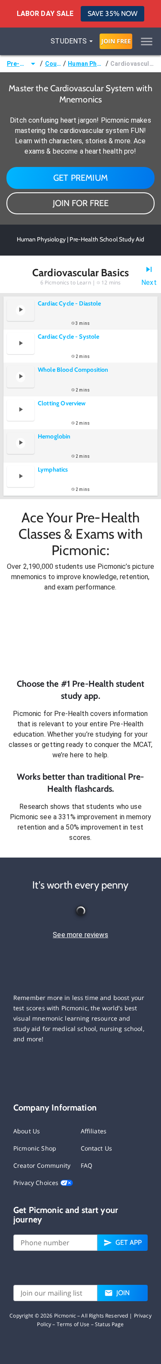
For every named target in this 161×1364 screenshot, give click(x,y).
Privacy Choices (36, 1183)
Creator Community (42, 1165)
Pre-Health (17, 63)
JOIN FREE (116, 41)
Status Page (109, 1324)
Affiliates (94, 1131)
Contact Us (96, 1148)
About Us (26, 1131)
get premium (80, 178)
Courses (53, 63)
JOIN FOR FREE (81, 203)
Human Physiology (85, 63)
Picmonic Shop (34, 1148)
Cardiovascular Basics (132, 63)
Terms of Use (73, 1324)
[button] (80, 635)
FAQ (86, 1165)
